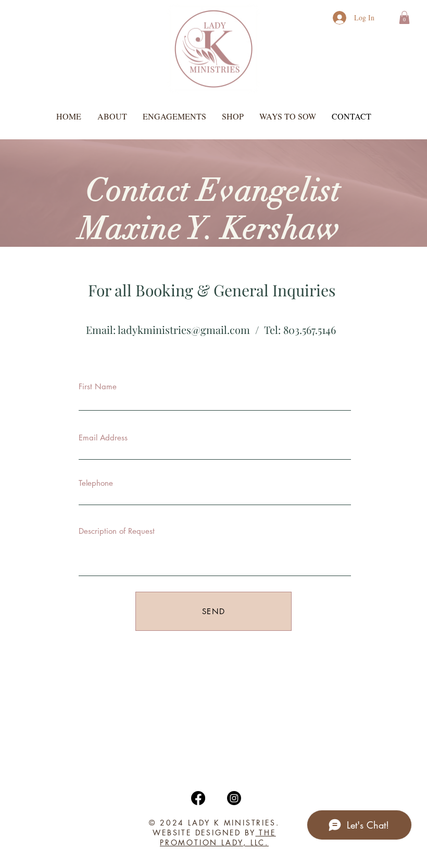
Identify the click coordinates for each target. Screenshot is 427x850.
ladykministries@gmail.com (184, 329)
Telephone (96, 483)
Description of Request (117, 531)
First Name (98, 386)
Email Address (103, 437)
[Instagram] (234, 798)
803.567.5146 (309, 329)
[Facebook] (198, 798)
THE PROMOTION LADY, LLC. (218, 837)
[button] (404, 17)
